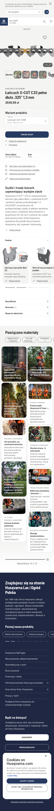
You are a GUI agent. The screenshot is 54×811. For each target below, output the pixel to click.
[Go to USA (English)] (47, 12)
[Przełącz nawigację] (51, 21)
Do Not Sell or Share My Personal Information (27, 788)
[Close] (46, 756)
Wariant (10, 117)
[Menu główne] (4, 22)
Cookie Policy (12, 776)
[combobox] (27, 121)
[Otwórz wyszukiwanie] (44, 21)
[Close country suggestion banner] (50, 4)
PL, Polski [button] (12, 23)
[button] (45, 38)
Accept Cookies (27, 781)
